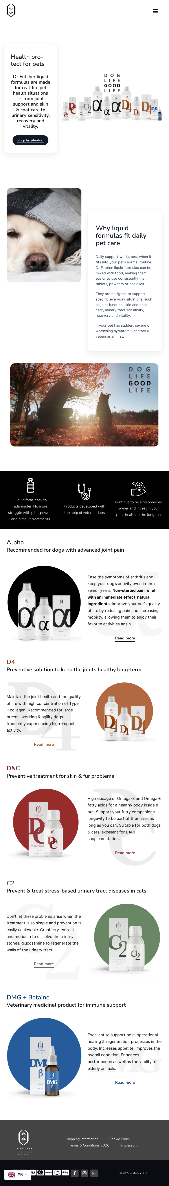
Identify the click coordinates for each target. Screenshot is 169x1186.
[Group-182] (111, 74)
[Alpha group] (44, 566)
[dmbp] (44, 1019)
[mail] (94, 1173)
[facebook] (75, 1173)
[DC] (44, 790)
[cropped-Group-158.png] (11, 5)
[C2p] (125, 905)
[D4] (125, 684)
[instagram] (84, 1173)
